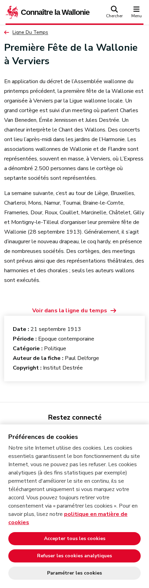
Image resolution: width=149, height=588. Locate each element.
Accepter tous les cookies (74, 538)
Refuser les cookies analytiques (74, 555)
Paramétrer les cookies (74, 573)
